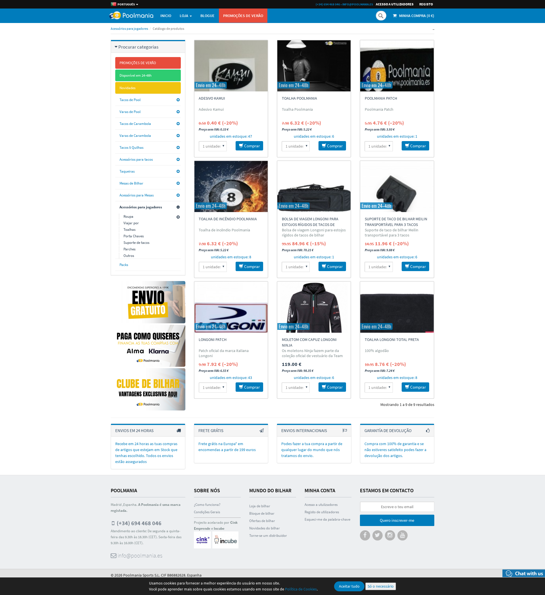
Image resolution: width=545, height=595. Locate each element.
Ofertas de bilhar (262, 520)
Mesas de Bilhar (131, 183)
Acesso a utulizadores (321, 504)
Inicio (165, 15)
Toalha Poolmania (299, 98)
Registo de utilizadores (322, 512)
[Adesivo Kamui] (231, 65)
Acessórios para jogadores (129, 28)
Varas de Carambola (135, 135)
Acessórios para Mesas (137, 195)
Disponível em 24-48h (136, 75)
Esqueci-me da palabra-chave (327, 519)
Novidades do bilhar (264, 528)
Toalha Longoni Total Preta (392, 339)
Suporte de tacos (136, 242)
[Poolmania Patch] (396, 65)
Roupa (128, 216)
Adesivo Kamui (212, 98)
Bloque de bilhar (261, 513)
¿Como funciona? (207, 504)
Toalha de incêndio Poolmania (228, 218)
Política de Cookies (301, 589)
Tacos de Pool (130, 99)
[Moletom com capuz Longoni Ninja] (314, 307)
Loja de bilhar (259, 506)
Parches (129, 249)
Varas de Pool (130, 111)
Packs (124, 264)
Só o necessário (381, 586)
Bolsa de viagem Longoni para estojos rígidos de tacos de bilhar (310, 224)
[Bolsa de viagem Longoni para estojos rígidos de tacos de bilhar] (314, 186)
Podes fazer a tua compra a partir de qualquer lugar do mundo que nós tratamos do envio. (311, 449)
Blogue (207, 15)
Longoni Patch (213, 339)
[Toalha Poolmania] (314, 65)
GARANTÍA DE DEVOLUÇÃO (388, 430)
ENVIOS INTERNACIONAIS (304, 430)
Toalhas (129, 229)
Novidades (127, 87)
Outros (128, 255)
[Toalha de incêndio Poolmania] (231, 186)
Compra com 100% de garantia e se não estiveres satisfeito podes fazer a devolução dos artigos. (395, 449)
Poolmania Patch (381, 98)
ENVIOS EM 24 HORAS (134, 430)
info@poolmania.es (357, 4)
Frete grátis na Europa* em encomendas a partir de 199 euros (227, 446)
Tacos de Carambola (135, 123)
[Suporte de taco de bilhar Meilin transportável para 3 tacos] (396, 186)
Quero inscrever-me (397, 520)
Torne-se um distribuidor (268, 535)
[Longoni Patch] (231, 307)
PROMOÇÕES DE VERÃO (243, 15)
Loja (184, 15)
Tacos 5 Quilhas (131, 147)
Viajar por (131, 223)
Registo (426, 4)
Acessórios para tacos (136, 159)
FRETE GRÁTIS (210, 430)
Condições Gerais (207, 512)
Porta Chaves (133, 236)
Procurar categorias (138, 47)
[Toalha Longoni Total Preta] (396, 307)
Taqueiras (127, 171)
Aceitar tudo (349, 586)
